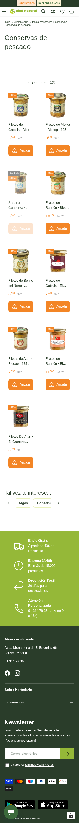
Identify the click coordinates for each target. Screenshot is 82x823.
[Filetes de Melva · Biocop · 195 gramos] (58, 105)
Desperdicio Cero (49, 3)
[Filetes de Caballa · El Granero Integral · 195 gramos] (58, 261)
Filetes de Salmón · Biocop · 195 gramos (58, 205)
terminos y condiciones (39, 764)
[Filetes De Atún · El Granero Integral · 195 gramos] (20, 417)
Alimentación (21, 22)
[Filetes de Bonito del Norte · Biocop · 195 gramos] (20, 261)
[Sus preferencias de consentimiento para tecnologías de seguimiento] (71, 815)
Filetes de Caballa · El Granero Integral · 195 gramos (58, 283)
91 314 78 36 (14, 661)
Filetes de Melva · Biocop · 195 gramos (58, 127)
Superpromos (26, 3)
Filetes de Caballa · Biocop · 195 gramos (20, 127)
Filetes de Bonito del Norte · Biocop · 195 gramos (20, 283)
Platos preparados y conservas (49, 22)
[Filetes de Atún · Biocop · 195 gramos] (20, 339)
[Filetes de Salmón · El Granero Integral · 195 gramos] (58, 339)
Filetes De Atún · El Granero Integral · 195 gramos (20, 439)
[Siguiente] (58, 503)
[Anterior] (8, 503)
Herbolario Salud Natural (26, 818)
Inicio (7, 22)
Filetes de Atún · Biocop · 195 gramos (20, 361)
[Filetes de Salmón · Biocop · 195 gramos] (58, 183)
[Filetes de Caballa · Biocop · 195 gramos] (20, 105)
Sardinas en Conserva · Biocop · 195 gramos (17, 205)
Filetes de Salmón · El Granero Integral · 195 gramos (58, 361)
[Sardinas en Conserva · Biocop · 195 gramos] (20, 183)
